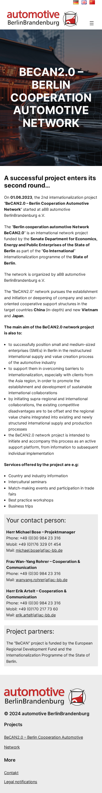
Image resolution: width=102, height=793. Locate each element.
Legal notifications (20, 781)
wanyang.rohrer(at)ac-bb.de (41, 579)
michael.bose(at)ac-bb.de (39, 550)
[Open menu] (91, 23)
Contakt (11, 772)
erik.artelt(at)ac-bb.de (36, 615)
